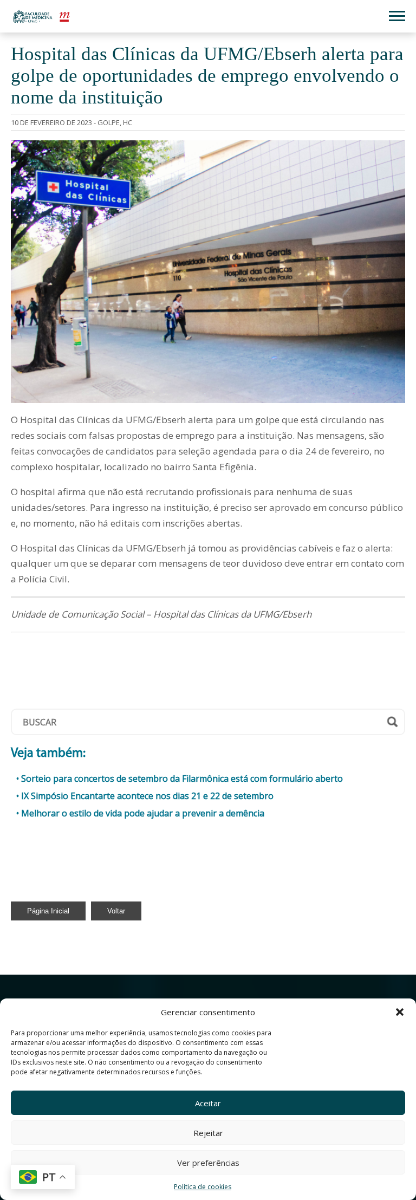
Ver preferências (208, 1162)
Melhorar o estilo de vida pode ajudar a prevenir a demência (142, 813)
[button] (399, 1012)
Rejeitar (208, 1132)
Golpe (109, 122)
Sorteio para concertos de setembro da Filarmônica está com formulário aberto (182, 778)
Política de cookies (202, 1186)
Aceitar (208, 1103)
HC (127, 122)
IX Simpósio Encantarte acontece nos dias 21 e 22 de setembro (147, 796)
